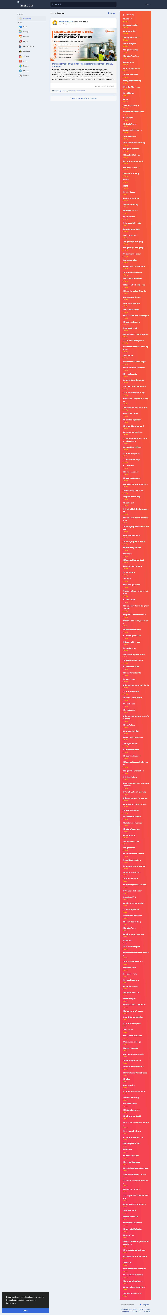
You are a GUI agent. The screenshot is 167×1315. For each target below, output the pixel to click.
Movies (26, 71)
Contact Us (136, 1311)
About (135, 1309)
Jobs (25, 61)
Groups (26, 31)
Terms (141, 1309)
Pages (25, 27)
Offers (26, 56)
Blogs (25, 41)
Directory (147, 1311)
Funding (26, 51)
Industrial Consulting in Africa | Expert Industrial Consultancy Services (82, 65)
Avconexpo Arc (66, 21)
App (130, 1309)
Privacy (147, 1309)
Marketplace (28, 46)
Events (26, 36)
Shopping (125, 1311)
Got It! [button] (25, 1311)
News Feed (27, 18)
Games (26, 76)
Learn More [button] (11, 1303)
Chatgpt (124, 1309)
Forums (26, 66)
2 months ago (63, 24)
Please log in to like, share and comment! (68, 91)
